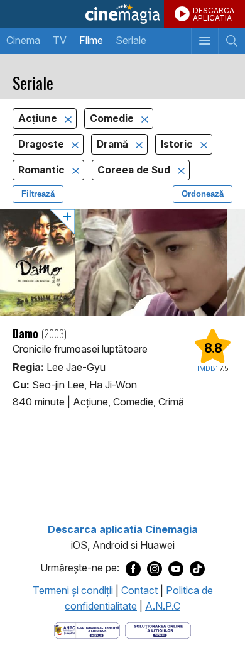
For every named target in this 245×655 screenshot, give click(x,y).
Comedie (113, 118)
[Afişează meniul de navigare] (204, 41)
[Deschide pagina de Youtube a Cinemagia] (175, 568)
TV (60, 40)
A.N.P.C (162, 606)
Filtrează (38, 194)
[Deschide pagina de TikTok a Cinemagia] (197, 568)
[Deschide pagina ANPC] (87, 629)
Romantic (42, 170)
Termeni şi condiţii (73, 590)
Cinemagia (122, 14)
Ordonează (203, 194)
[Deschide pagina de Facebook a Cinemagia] (133, 568)
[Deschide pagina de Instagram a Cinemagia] (154, 568)
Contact (139, 590)
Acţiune (39, 118)
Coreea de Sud (135, 170)
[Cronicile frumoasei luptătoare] (122, 262)
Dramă (114, 144)
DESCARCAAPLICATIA (213, 14)
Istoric (178, 144)
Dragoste (42, 144)
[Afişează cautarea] (231, 41)
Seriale (131, 40)
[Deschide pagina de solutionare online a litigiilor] (158, 629)
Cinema (23, 40)
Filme (91, 40)
